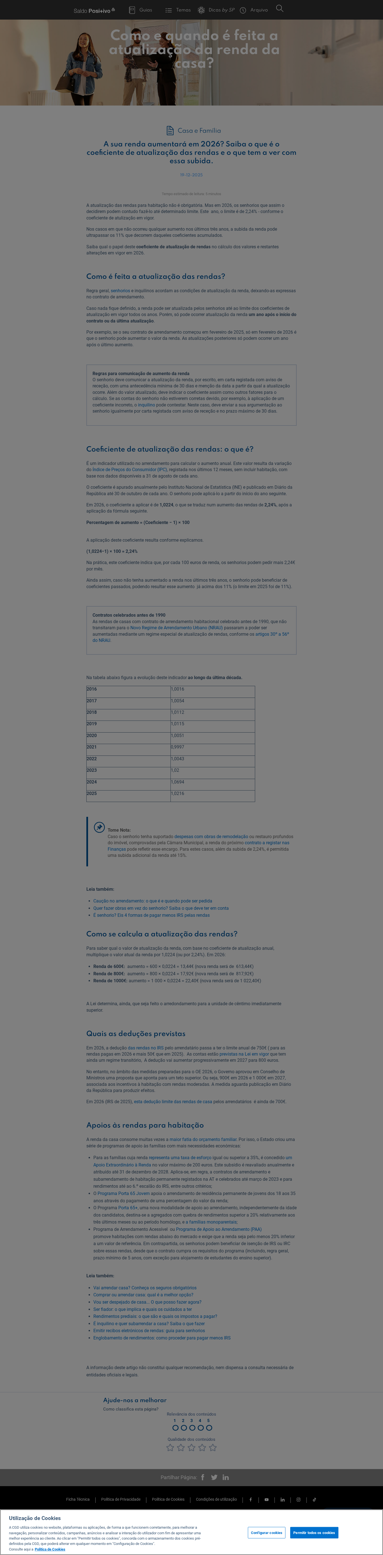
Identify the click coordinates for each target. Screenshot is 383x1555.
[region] (191, 1532)
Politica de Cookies (50, 1549)
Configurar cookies (266, 1532)
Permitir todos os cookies (314, 1532)
